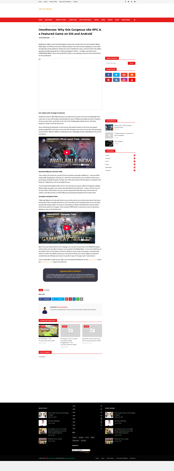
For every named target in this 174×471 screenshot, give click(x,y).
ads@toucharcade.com (87, 277)
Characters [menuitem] (73, 20)
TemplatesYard (52, 458)
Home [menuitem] (40, 20)
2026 (87, 406)
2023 (87, 415)
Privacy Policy (53, 2)
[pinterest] (134, 1)
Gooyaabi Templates (69, 458)
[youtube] (132, 80)
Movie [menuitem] (117, 20)
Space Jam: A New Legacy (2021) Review (123, 126)
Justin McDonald (44, 38)
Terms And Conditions (65, 2)
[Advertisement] (98, 10)
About (45, 2)
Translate (86, 452)
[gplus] (124, 75)
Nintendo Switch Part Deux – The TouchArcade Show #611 (91, 339)
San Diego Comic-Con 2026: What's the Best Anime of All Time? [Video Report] (57, 431)
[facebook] (125, 1)
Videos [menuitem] (96, 20)
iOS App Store (92, 260)
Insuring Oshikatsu (54, 421)
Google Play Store (46, 262)
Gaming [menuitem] (110, 20)
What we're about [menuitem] (85, 20)
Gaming (45, 26)
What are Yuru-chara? (55, 439)
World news (120, 167)
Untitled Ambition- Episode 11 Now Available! (123, 134)
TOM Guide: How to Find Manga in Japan (58, 414)
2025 (87, 409)
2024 (87, 412)
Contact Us (132, 458)
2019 (87, 428)
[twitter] (128, 1)
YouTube (120, 170)
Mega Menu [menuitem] (48, 20)
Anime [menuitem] (103, 20)
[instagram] (132, 1)
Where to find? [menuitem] (61, 20)
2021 (87, 422)
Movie (120, 164)
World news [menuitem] (126, 20)
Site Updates (118, 141)
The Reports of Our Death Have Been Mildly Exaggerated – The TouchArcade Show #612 (69, 341)
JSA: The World (45, 9)
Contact (75, 2)
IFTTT (120, 161)
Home (40, 2)
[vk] (116, 80)
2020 (87, 425)
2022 (87, 419)
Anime (120, 155)
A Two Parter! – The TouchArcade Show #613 (47, 339)
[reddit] (132, 75)
